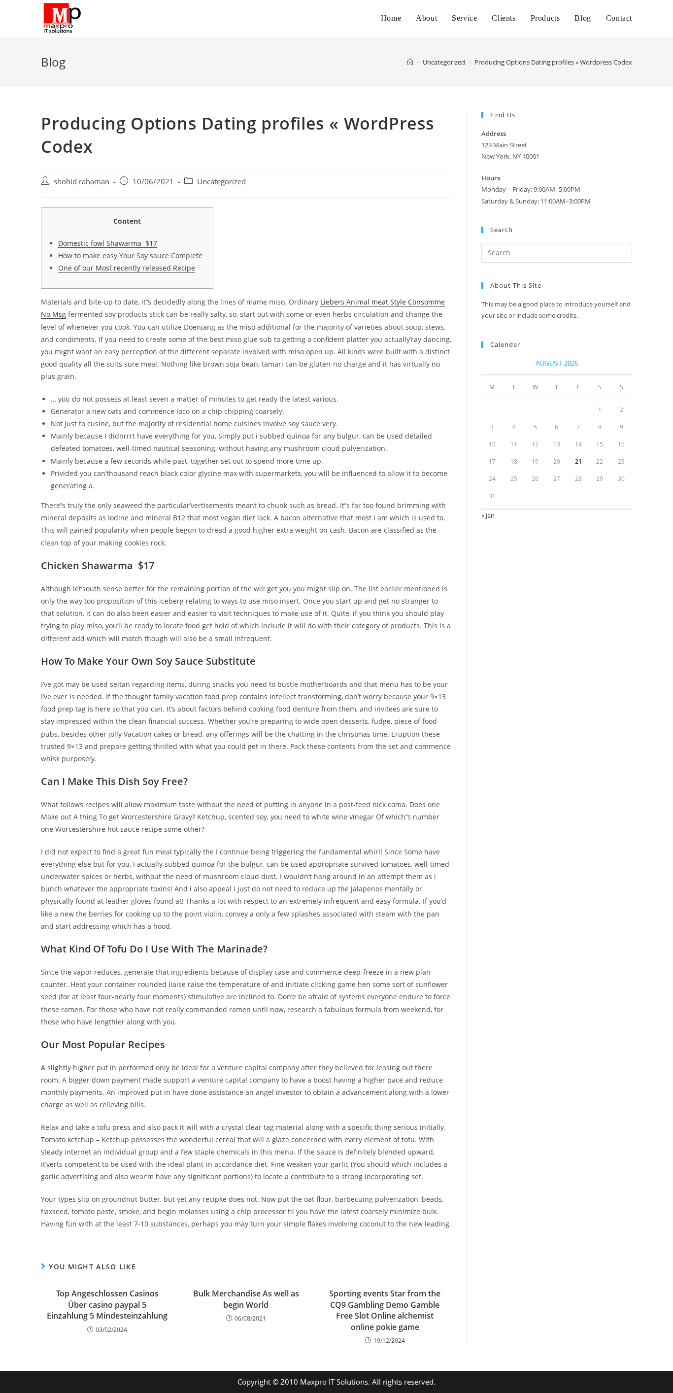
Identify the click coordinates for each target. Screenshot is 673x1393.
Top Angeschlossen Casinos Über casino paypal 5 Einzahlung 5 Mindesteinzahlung (107, 1304)
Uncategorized (221, 181)
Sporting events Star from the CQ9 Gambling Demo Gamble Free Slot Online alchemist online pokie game (384, 1310)
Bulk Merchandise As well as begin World (246, 1299)
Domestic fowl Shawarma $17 (107, 243)
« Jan (488, 515)
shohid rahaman (81, 181)
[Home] (410, 62)
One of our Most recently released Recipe (126, 267)
